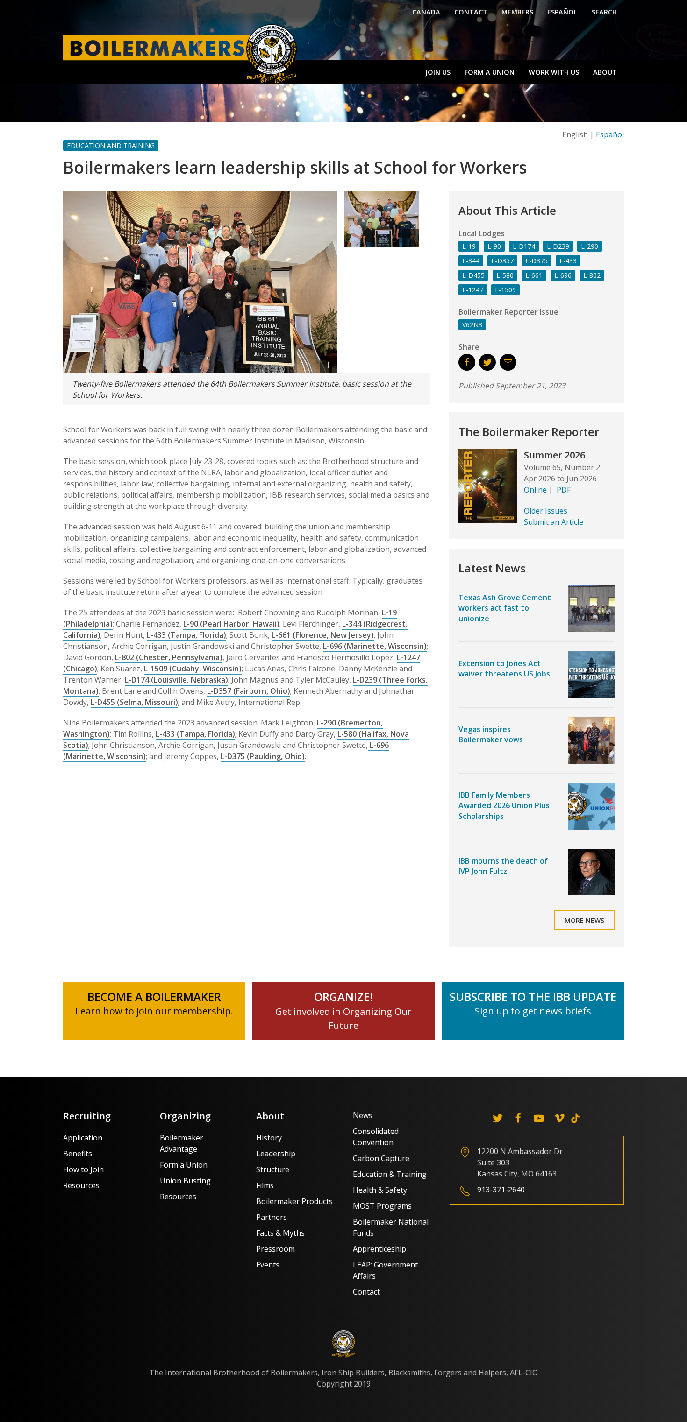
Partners (271, 1217)
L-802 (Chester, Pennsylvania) (168, 657)
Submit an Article (553, 522)
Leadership (275, 1153)
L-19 (469, 246)
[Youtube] (539, 1118)
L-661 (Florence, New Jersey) (323, 635)
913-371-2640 (501, 1189)
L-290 (589, 246)
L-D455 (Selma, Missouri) (134, 702)
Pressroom (275, 1249)
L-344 (470, 260)
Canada (426, 11)
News (362, 1115)
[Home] (182, 53)
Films (265, 1185)
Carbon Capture (381, 1158)
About (605, 72)
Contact (470, 11)
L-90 (494, 246)
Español (562, 11)
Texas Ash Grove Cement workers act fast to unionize (504, 608)
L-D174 (524, 246)
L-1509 (505, 289)
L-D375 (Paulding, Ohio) (263, 756)
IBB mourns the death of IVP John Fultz (503, 866)
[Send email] (508, 362)
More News (584, 920)
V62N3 (472, 324)
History (269, 1138)
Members (517, 11)
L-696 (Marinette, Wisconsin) (375, 646)
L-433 (568, 260)
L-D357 (502, 260)
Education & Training (390, 1174)
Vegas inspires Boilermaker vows (490, 734)
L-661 (534, 275)
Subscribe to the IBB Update (533, 996)
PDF (564, 490)
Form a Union (490, 72)
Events (267, 1265)
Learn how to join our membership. (154, 1011)
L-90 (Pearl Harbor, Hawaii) (231, 624)
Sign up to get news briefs (533, 1011)
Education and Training (111, 145)
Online (535, 490)
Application (82, 1138)
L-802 (592, 275)
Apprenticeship (379, 1249)
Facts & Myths (280, 1233)
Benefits (77, 1153)
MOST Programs (382, 1206)
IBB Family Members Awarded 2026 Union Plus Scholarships (504, 805)
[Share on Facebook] (466, 362)
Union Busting (185, 1181)
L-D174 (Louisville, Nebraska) (176, 680)
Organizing (185, 1116)
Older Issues (545, 511)
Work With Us (554, 72)
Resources (81, 1185)
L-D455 (473, 275)
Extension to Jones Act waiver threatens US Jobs (504, 668)
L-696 (563, 275)
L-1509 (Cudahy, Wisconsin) (193, 668)
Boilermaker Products (294, 1201)
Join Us (438, 72)
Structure (272, 1169)
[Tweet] (487, 362)
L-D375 (536, 260)
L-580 (505, 275)
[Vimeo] (559, 1118)
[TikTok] (575, 1118)
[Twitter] (498, 1118)
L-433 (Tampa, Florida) (186, 635)
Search (604, 11)
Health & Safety (380, 1190)
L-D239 (558, 246)
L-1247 (472, 289)
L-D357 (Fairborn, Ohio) (248, 691)
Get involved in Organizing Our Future (343, 1011)
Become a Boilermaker (154, 996)
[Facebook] (518, 1118)
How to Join (83, 1169)
